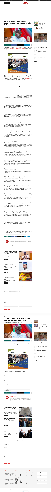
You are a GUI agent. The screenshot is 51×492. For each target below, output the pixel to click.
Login (39, 0)
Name (5, 302)
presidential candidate (27, 389)
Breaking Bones (17, 472)
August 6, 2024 (11, 420)
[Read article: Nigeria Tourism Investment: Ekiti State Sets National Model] (36, 24)
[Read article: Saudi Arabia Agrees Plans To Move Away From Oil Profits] (36, 321)
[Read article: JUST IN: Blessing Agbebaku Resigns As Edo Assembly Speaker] (25, 266)
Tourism (39, 489)
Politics (20, 251)
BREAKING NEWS (22, 389)
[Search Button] (46, 0)
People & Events (22, 472)
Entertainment (17, 475)
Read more (6, 259)
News (16, 483)
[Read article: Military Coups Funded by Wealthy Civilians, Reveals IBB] (40, 37)
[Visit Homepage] (25, 3)
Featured (7, 316)
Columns (16, 474)
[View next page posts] (10, 94)
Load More (18, 440)
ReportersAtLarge (13, 240)
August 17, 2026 (11, 264)
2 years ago (40, 328)
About (4, 0)
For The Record (17, 477)
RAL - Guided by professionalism (10, 489)
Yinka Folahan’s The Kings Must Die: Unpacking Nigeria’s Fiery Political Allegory (30, 475)
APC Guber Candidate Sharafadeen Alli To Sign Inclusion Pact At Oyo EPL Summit (10, 252)
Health (16, 478)
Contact (11, 0)
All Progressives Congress (9, 389)
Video (21, 480)
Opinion (21, 471)
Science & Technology (21, 476)
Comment (5, 447)
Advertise (7, 0)
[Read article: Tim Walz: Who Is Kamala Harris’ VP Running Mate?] (25, 422)
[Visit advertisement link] (18, 63)
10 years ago (41, 28)
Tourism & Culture (21, 479)
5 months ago (41, 24)
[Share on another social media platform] (31, 45)
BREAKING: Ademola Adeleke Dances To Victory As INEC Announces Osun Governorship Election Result (9, 92)
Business (16, 473)
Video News (21, 481)
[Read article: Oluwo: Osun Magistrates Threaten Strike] (36, 28)
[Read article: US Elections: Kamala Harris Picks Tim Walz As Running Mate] (25, 433)
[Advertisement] (25, 12)
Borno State (17, 389)
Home (4, 316)
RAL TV (44, 489)
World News (21, 482)
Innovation (16, 479)
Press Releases (22, 474)
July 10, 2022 (11, 322)
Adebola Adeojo (6, 277)
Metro (16, 482)
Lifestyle (16, 481)
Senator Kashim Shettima (7, 390)
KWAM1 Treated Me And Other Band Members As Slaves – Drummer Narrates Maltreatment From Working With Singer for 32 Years (43, 326)
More (46, 489)
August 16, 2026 (11, 277)
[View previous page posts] (9, 94)
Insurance (16, 480)
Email (5, 305)
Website (20, 305)
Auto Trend (16, 471)
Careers (9, 0)
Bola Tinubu (14, 389)
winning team (27, 78)
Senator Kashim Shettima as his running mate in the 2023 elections (16, 48)
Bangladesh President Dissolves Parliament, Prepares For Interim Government (10, 408)
